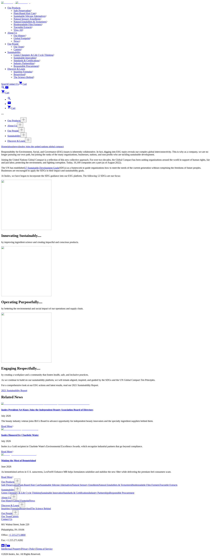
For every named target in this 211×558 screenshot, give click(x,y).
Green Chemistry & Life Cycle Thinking (21, 492)
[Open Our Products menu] (23, 119)
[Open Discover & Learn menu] (28, 140)
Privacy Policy (28, 549)
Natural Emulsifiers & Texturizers (115, 485)
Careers (15, 516)
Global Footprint (21, 500)
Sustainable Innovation (52, 492)
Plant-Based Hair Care (29, 485)
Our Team (6, 516)
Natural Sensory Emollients (85, 485)
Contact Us (13, 84)
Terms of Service (44, 549)
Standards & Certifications (76, 492)
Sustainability (14, 52)
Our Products (13, 7)
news (16, 146)
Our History (7, 500)
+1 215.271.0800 (17, 535)
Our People (13, 44)
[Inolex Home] (15, 2)
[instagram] (5, 546)
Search (4, 84)
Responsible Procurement (121, 492)
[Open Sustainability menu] (24, 135)
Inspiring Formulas (10, 508)
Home (4, 146)
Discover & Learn (16, 69)
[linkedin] (2, 546)
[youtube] (8, 546)
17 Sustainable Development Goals (42, 168)
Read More (6, 426)
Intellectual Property (11, 549)
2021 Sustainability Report (14, 390)
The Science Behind (41, 508)
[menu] (2, 114)
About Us (12, 32)
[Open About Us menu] (20, 124)
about (10, 146)
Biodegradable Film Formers (145, 485)
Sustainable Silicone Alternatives (56, 485)
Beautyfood (25, 508)
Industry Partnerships (99, 492)
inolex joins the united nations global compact (41, 146)
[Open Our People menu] (22, 130)
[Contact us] (7, 88)
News (32, 500)
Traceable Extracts (168, 485)
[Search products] (3, 88)
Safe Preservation (9, 485)
